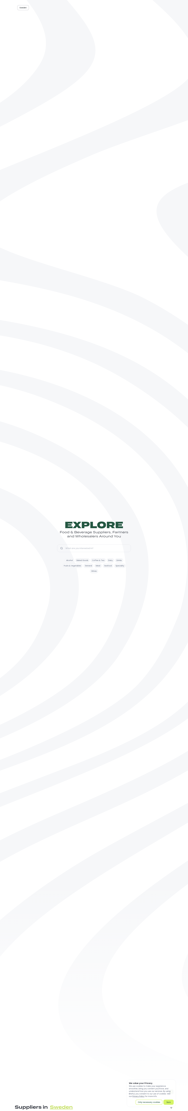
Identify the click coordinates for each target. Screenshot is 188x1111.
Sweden (23, 7)
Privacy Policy (138, 1096)
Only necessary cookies (149, 1102)
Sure (169, 1102)
